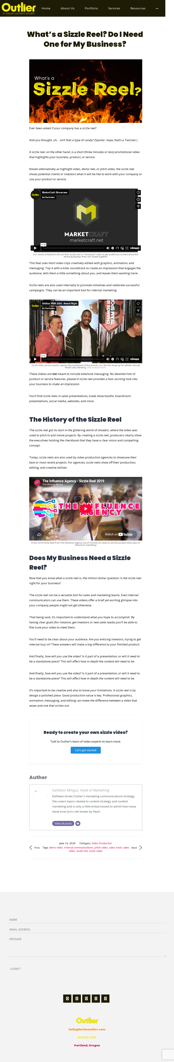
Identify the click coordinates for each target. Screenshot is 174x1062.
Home (46, 8)
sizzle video (95, 851)
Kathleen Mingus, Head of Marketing (80, 790)
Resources (138, 8)
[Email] (77, 823)
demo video (56, 847)
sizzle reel (82, 851)
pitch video (101, 847)
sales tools (115, 847)
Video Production (102, 843)
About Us (68, 8)
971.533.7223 (87, 1037)
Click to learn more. (96, 367)
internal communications (78, 847)
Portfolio (91, 8)
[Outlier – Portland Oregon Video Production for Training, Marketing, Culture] (19, 8)
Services (114, 8)
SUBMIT (15, 969)
